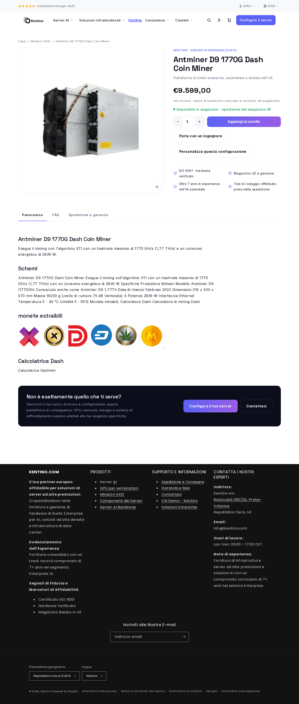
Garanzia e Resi (176, 488)
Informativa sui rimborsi (185, 691)
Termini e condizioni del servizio (143, 691)
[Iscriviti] (184, 637)
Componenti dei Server (121, 500)
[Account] (219, 20)
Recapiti (212, 691)
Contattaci (172, 494)
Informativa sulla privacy (99, 691)
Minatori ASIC (41, 41)
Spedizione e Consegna (183, 481)
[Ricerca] (209, 20)
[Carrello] (229, 20)
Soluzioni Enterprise (179, 507)
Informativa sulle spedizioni (241, 691)
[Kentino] (33, 20)
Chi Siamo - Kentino (180, 500)
